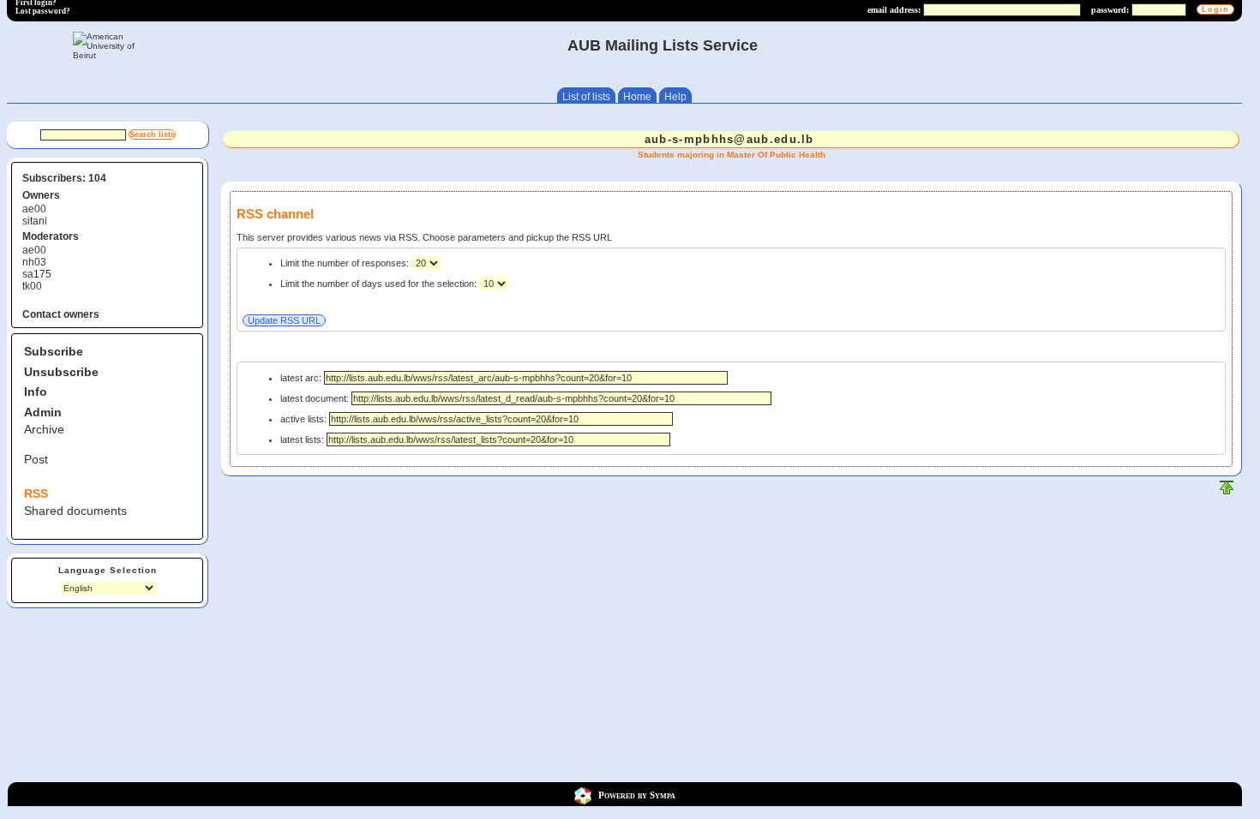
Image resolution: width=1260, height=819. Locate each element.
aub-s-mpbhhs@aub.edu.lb (729, 139)
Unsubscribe (61, 372)
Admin (43, 412)
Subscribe (53, 351)
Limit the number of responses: (345, 263)
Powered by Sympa (636, 795)
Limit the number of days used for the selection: (379, 283)
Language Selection (107, 570)
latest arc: (302, 378)
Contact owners (60, 314)
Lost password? (42, 11)
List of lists (586, 97)
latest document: (315, 398)
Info (35, 391)
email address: (894, 10)
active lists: (304, 419)
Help (675, 97)
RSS (36, 493)
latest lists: (303, 439)
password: (1110, 10)
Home (637, 97)
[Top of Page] (1226, 491)
